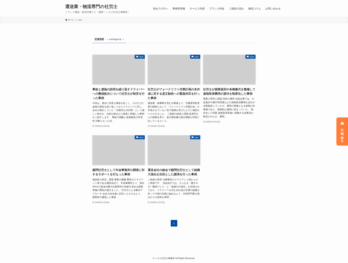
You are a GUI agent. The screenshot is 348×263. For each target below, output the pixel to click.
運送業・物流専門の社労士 (91, 6)
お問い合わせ (342, 133)
